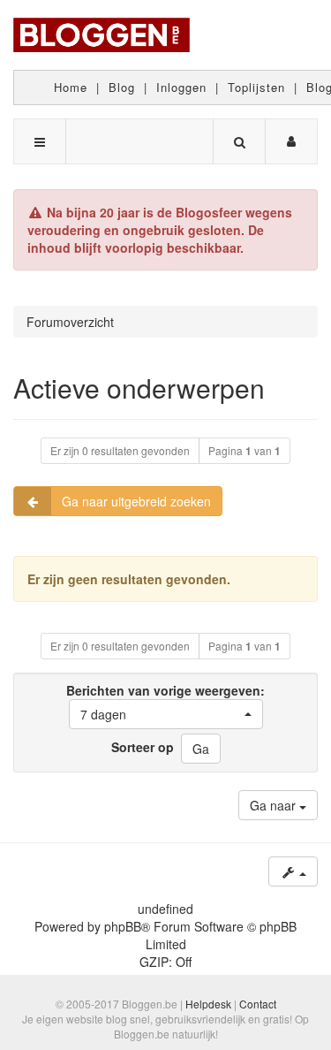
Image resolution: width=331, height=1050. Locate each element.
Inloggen (181, 87)
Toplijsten (256, 87)
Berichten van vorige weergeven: (165, 702)
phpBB (122, 926)
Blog (122, 87)
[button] (166, 714)
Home (70, 87)
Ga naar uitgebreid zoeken (136, 501)
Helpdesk (208, 1003)
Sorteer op (142, 747)
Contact (257, 1003)
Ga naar (274, 805)
